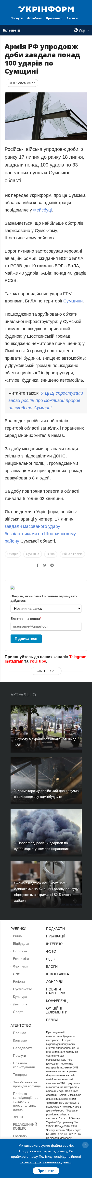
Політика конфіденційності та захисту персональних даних (26, 1101)
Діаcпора (20, 1004)
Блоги (52, 966)
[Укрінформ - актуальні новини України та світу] (46, 8)
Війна (51, 554)
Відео (51, 959)
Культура (20, 997)
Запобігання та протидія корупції (27, 1084)
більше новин (46, 670)
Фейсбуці (42, 210)
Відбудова (21, 943)
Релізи (52, 1020)
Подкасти (55, 929)
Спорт (18, 1012)
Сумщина (32, 554)
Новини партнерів (55, 991)
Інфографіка (57, 974)
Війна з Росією (72, 554)
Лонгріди (54, 982)
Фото (51, 951)
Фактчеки (20, 966)
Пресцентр (54, 18)
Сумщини (73, 301)
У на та (46, 400)
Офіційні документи (56, 1010)
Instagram (14, 661)
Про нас (19, 1033)
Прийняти (46, 1171)
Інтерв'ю (54, 944)
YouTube (37, 661)
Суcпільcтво (22, 989)
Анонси (72, 18)
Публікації (55, 936)
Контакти (20, 1040)
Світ (16, 974)
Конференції (57, 1001)
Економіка (21, 959)
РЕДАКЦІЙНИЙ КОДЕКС (25, 1126)
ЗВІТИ (18, 1117)
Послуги (17, 18)
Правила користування (24, 1065)
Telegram (77, 657)
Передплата (23, 1048)
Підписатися (26, 638)
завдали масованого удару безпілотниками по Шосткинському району (40, 534)
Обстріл (12, 554)
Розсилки (20, 1136)
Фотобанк (34, 18)
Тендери (20, 1075)
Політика (20, 951)
